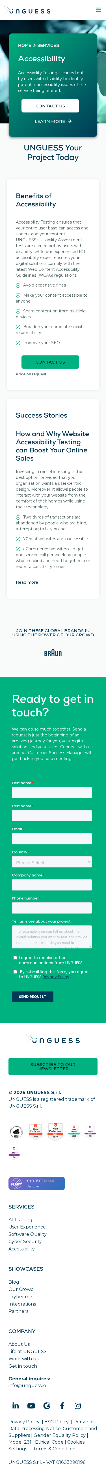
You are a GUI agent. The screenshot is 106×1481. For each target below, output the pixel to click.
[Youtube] (31, 1406)
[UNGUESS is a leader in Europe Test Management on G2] (90, 1132)
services (48, 46)
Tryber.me (20, 1296)
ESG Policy (56, 1421)
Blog (13, 1282)
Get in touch (22, 1366)
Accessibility (21, 1249)
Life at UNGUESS (27, 1351)
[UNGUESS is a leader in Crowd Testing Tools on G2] (36, 1132)
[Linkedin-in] (15, 1406)
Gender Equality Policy (60, 1435)
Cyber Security (25, 1241)
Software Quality (27, 1234)
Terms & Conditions (54, 1448)
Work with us (23, 1358)
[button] (50, 105)
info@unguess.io (27, 1385)
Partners (18, 1311)
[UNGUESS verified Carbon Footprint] (16, 1132)
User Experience (27, 1227)
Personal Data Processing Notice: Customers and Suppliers (52, 1428)
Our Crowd (21, 1289)
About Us (19, 1344)
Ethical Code (49, 1442)
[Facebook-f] (62, 1406)
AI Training (20, 1219)
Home (24, 46)
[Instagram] (78, 1406)
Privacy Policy (24, 1421)
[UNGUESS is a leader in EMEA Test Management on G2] (14, 1153)
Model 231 (19, 1442)
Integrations (22, 1304)
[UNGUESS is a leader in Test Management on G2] (55, 1132)
